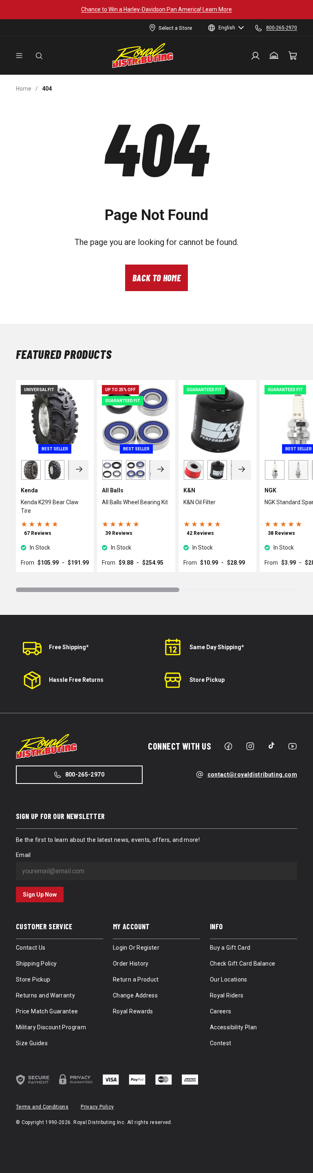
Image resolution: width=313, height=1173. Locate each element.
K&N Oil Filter (199, 502)
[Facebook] (228, 746)
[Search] (39, 56)
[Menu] (19, 56)
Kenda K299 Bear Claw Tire (50, 506)
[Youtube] (292, 746)
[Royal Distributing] (142, 55)
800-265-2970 (84, 774)
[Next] (79, 470)
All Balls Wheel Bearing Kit (135, 502)
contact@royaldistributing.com (252, 774)
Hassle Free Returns (76, 680)
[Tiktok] (271, 745)
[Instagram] (250, 746)
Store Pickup (207, 680)
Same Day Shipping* (217, 647)
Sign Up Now (40, 894)
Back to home (156, 277)
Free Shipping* (69, 647)
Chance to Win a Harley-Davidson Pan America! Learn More (156, 9)
